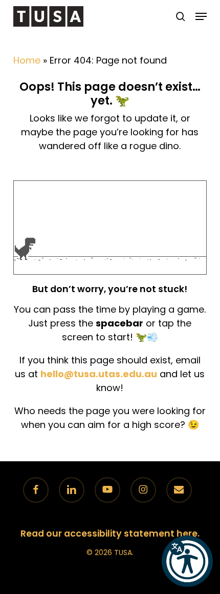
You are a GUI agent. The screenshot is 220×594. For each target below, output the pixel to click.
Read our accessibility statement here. (110, 533)
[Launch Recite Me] (187, 561)
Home (26, 60)
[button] (201, 16)
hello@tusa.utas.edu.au (98, 373)
